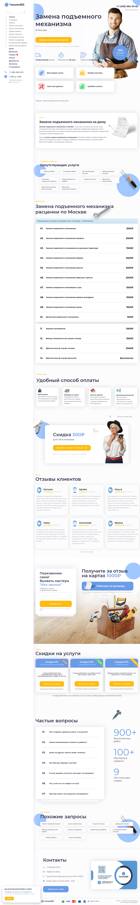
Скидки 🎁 (13, 55)
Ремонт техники (15, 34)
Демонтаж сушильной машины (69, 188)
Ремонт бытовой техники (51, 824)
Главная (38, 101)
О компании (14, 67)
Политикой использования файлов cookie (19, 894)
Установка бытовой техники (119, 831)
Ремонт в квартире (16, 40)
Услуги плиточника (75, 824)
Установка (13, 20)
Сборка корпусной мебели (68, 180)
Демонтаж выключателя (107, 180)
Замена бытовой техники (108, 172)
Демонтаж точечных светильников (49, 188)
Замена (12, 23)
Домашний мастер (122, 824)
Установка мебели (69, 171)
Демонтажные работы (18, 46)
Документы (14, 61)
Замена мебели (49, 171)
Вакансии (13, 52)
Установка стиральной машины (49, 180)
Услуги (12, 17)
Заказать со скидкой (86, 684)
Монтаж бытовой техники (88, 172)
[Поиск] (24, 11)
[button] (15, 80)
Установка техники (16, 37)
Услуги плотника (98, 824)
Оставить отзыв (86, 552)
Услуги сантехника (16, 28)
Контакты (13, 64)
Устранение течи (90, 179)
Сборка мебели (15, 31)
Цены (11, 49)
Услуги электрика (16, 26)
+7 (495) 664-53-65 (16, 72)
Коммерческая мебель (18, 43)
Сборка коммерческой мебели (50, 831)
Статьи (12, 58)
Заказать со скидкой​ (52, 684)
